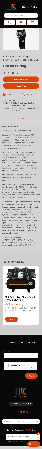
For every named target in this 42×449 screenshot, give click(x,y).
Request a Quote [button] (21, 79)
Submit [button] (31, 376)
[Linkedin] (21, 411)
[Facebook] (15, 411)
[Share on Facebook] (4, 73)
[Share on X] (8, 73)
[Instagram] (27, 411)
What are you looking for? (16, 15)
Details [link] (11, 319)
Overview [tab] (21, 118)
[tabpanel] (21, 39)
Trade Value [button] (21, 86)
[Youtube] (24, 411)
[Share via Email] (13, 73)
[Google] (18, 411)
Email (10, 351)
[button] (9, 22)
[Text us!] (34, 444)
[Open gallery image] (21, 39)
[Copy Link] (17, 73)
